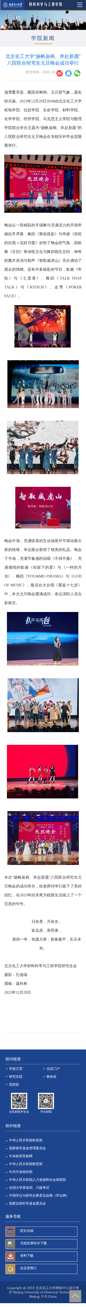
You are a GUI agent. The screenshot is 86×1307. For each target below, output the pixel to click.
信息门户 (53, 1069)
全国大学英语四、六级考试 (29, 1187)
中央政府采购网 (20, 1156)
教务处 (52, 1076)
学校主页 (15, 1069)
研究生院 (15, 1076)
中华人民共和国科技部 (26, 1140)
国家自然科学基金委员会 (27, 1203)
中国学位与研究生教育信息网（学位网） (39, 1195)
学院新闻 (26, 27)
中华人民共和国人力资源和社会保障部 (37, 1180)
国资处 (14, 1084)
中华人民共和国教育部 (26, 1164)
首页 (10, 27)
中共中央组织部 (20, 1172)
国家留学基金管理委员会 (27, 1148)
